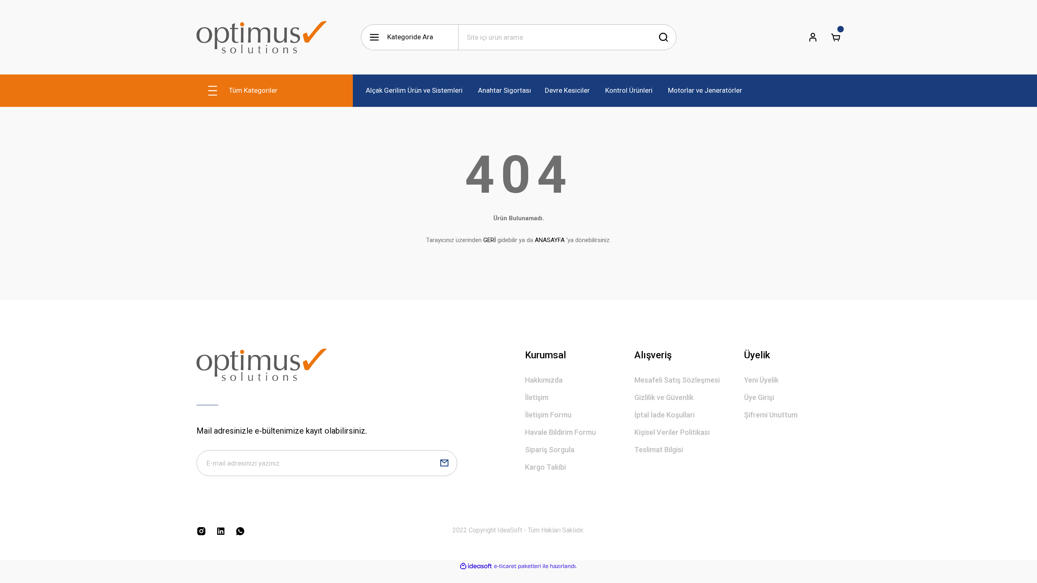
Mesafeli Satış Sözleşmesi (677, 380)
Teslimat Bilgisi (658, 449)
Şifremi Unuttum (771, 415)
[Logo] (261, 37)
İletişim (536, 397)
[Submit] (444, 463)
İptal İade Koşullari (664, 415)
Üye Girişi (759, 397)
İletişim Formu (548, 415)
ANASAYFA (550, 240)
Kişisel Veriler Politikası (672, 432)
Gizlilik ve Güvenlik (663, 397)
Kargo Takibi (545, 467)
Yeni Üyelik (761, 380)
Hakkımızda (544, 380)
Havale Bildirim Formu (560, 432)
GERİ (489, 240)
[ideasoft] (476, 566)
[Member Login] (813, 37)
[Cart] (836, 37)
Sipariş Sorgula (549, 449)
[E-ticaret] (517, 566)
